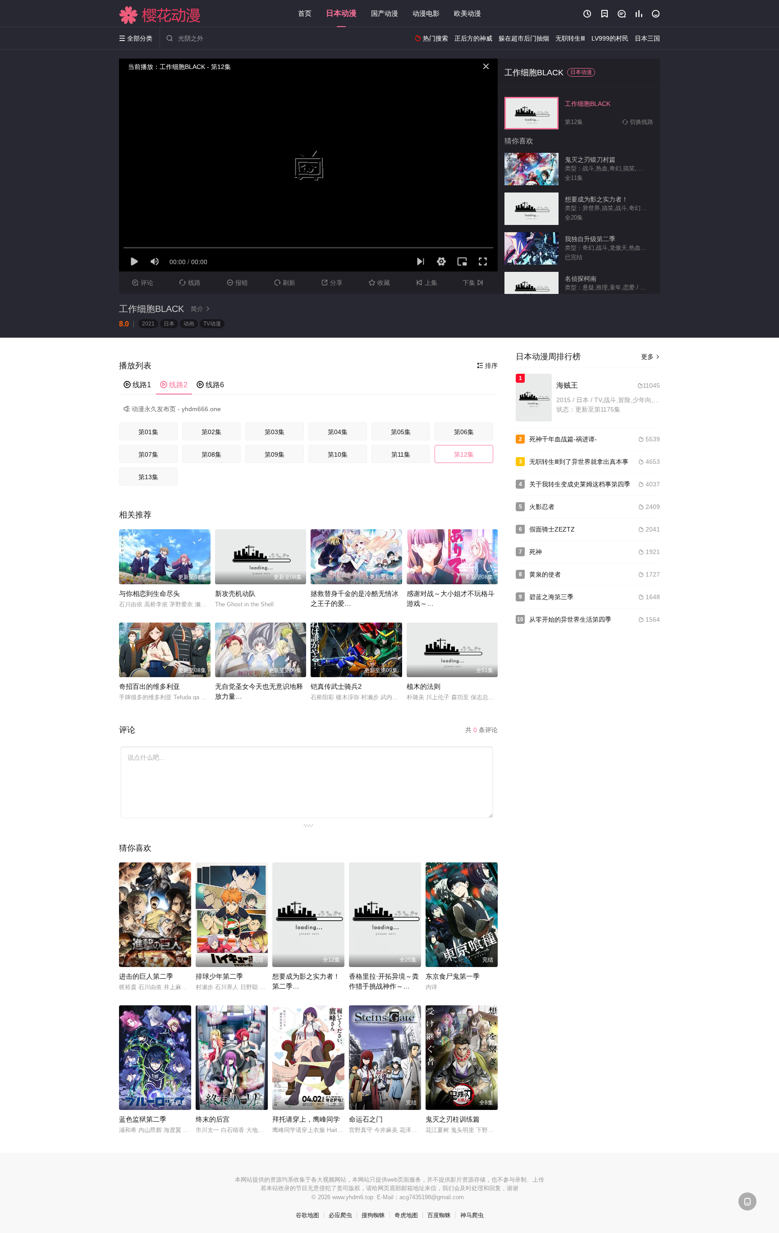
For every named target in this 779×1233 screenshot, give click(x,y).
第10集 (338, 454)
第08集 (211, 454)
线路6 (210, 385)
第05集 (401, 431)
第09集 (274, 454)
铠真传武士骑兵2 (336, 686)
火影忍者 (541, 506)
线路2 (174, 385)
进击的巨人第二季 (146, 976)
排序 (487, 365)
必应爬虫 (340, 1215)
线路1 (137, 385)
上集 (426, 282)
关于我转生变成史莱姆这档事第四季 (579, 484)
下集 (473, 282)
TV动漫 (212, 324)
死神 (535, 551)
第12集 (464, 454)
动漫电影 (426, 13)
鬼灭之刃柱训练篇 (453, 1119)
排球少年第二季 (219, 976)
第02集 (211, 431)
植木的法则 (423, 686)
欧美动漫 (467, 13)
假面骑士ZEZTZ (552, 529)
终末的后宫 (212, 1119)
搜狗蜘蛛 (373, 1215)
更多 (650, 356)
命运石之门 (366, 1119)
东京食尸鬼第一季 (453, 976)
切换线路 (638, 122)
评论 (142, 282)
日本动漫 (341, 13)
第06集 (464, 431)
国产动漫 (384, 13)
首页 (305, 13)
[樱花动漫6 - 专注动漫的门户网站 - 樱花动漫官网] (160, 14)
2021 (148, 324)
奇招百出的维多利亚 (149, 686)
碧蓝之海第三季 (551, 596)
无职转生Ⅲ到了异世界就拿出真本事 (578, 461)
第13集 (148, 477)
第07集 (148, 454)
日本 (169, 324)
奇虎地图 (406, 1215)
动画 (188, 324)
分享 (332, 282)
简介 (201, 308)
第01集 (148, 431)
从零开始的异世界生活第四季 (570, 619)
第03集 (274, 431)
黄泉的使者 (545, 574)
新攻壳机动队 (235, 593)
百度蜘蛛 (439, 1215)
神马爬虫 (472, 1215)
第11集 (400, 454)
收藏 (379, 282)
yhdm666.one (201, 409)
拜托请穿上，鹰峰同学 (306, 1119)
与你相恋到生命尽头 (149, 593)
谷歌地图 (307, 1215)
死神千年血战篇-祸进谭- (563, 439)
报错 (237, 282)
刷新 (284, 282)
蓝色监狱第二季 (142, 1119)
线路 (190, 282)
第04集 (338, 431)
